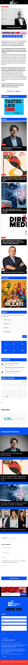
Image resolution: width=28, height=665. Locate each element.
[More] (24, 36)
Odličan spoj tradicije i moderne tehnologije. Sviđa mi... (15, 367)
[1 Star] (16, 419)
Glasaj (24, 336)
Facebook (13, 538)
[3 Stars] (19, 419)
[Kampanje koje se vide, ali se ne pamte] (14, 520)
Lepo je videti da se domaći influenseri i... (12, 363)
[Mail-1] (22, 350)
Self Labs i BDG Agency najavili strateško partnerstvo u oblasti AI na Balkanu (14, 210)
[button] (15, 319)
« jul (2, 402)
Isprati (3, 144)
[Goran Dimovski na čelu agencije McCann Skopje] (14, 134)
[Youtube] (5, 350)
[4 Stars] (21, 419)
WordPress (4, 538)
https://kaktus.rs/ (15, 86)
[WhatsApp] (9, 36)
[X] (6, 36)
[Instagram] (14, 350)
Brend (3, 269)
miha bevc (18, 91)
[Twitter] (14, 344)
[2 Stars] (18, 419)
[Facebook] (3, 36)
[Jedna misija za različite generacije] (14, 258)
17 (3, 394)
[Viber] (15, 36)
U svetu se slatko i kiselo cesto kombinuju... (13, 371)
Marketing (6, 6)
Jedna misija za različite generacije (13, 272)
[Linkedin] (18, 36)
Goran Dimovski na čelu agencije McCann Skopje (12, 148)
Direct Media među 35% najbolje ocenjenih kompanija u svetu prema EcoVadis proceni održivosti (13, 242)
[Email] (12, 36)
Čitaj (2, 6)
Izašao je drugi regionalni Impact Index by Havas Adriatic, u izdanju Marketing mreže (14, 179)
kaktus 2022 (10, 91)
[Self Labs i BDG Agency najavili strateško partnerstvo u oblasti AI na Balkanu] (14, 195)
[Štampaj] (21, 36)
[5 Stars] (23, 419)
